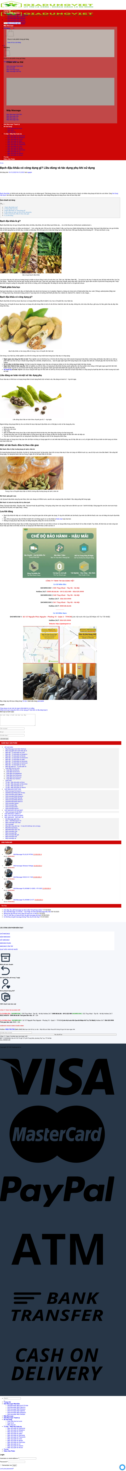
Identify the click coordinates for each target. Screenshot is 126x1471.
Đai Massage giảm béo (12, 819)
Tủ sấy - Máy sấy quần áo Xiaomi (16, 787)
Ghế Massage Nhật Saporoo (16, 17)
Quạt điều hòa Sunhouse (13, 777)
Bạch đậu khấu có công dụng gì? (15, 210)
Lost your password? (7, 1469)
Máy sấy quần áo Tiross (15, 139)
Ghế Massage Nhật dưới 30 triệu (17, 15)
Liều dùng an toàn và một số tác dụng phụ (18, 212)
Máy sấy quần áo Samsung (16, 143)
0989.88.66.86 (53, 592)
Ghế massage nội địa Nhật (14, 810)
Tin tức (6, 157)
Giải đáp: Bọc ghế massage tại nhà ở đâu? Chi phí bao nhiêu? (23, 910)
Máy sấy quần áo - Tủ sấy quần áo (16, 766)
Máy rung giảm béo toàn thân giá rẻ (16, 751)
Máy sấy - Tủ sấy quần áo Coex (15, 752)
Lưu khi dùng (9, 215)
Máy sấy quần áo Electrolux (16, 150)
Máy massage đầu (11, 833)
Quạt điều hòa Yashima (13, 779)
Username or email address (9, 1458)
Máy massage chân (11, 831)
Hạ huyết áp (8, 369)
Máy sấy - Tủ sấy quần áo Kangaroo (16, 754)
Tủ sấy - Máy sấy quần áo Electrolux (16, 784)
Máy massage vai (11, 838)
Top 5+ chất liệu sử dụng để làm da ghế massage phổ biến (22, 915)
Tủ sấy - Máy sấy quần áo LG (14, 786)
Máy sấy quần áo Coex (14, 146)
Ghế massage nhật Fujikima (16, 20)
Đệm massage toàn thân (13, 822)
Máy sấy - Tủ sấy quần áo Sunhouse (17, 763)
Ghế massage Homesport (13, 791)
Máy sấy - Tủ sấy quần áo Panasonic (17, 758)
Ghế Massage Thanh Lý (12, 124)
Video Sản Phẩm (9, 159)
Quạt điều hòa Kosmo (13, 772)
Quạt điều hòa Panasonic (14, 775)
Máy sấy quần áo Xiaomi (15, 153)
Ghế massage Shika (12, 807)
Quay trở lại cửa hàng (14, 42)
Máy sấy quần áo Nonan (15, 148)
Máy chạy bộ (11, 132)
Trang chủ (7, 11)
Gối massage (10, 824)
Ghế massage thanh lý (13, 814)
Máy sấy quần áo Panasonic (16, 144)
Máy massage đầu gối (12, 835)
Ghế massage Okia (11, 805)
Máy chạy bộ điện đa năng (14, 815)
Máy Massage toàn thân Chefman (16, 749)
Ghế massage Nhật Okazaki (16, 24)
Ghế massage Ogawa (12, 803)
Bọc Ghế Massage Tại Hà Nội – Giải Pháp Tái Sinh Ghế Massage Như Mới (27, 912)
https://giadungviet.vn (63, 624)
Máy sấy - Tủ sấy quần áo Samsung (16, 761)
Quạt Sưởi (10, 130)
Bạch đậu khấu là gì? (11, 207)
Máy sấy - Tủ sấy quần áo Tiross (15, 765)
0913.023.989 (65, 592)
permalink (41, 701)
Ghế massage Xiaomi (12, 808)
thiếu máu (59, 519)
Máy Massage (8, 26)
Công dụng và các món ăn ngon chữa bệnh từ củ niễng (17, 708)
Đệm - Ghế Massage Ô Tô (13, 821)
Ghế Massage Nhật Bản (12, 13)
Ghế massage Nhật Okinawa (16, 18)
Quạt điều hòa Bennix (12, 770)
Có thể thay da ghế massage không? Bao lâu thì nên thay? (22, 917)
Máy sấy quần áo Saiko (14, 141)
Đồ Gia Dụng (8, 126)
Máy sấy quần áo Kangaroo (16, 137)
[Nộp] (4, 1400)
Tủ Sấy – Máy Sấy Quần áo (13, 134)
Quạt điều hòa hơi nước (14, 128)
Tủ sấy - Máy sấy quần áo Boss (15, 782)
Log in (14, 1465)
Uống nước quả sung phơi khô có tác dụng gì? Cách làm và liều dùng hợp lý (24, 710)
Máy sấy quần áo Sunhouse (16, 136)
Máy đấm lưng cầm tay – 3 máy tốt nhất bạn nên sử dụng (23, 826)
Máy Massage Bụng (11, 828)
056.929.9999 (78, 592)
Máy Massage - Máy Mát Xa (14, 817)
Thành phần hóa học (11, 209)
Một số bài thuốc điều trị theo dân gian (17, 214)
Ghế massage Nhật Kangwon (16, 22)
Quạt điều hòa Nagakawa (14, 773)
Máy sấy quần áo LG (13, 151)
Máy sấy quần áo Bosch (15, 155)
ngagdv (29, 172)
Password (4, 1462)
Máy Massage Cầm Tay (13, 829)
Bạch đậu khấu (5, 193)
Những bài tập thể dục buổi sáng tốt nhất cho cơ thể (20, 913)
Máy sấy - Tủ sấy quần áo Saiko (15, 759)
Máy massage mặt (11, 836)
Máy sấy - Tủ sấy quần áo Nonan (15, 756)
